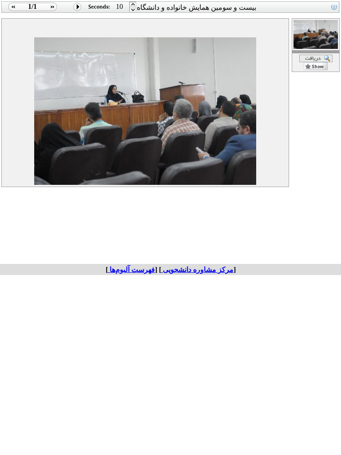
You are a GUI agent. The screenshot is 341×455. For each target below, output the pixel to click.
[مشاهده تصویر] (12, 10)
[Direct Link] (316, 68)
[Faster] (133, 10)
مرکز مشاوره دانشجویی (197, 269)
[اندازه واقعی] (316, 60)
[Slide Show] (77, 10)
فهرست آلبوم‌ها (131, 269)
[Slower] (133, 4)
